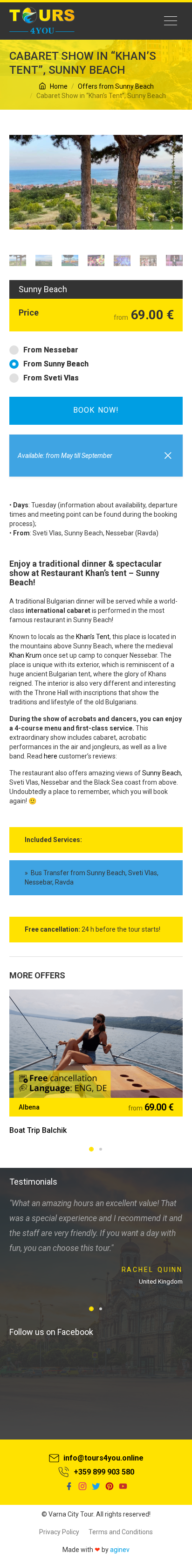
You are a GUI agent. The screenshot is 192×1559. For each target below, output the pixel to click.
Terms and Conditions (121, 1532)
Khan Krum (25, 655)
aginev (120, 1549)
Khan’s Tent (93, 636)
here (50, 756)
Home (58, 86)
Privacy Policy (59, 1532)
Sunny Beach (161, 773)
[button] (167, 454)
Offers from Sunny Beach (116, 86)
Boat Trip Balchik (38, 1130)
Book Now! (96, 410)
